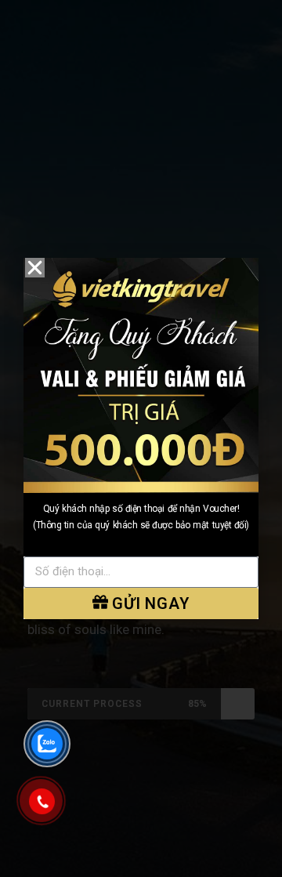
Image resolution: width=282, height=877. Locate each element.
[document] (141, 438)
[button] (35, 267)
